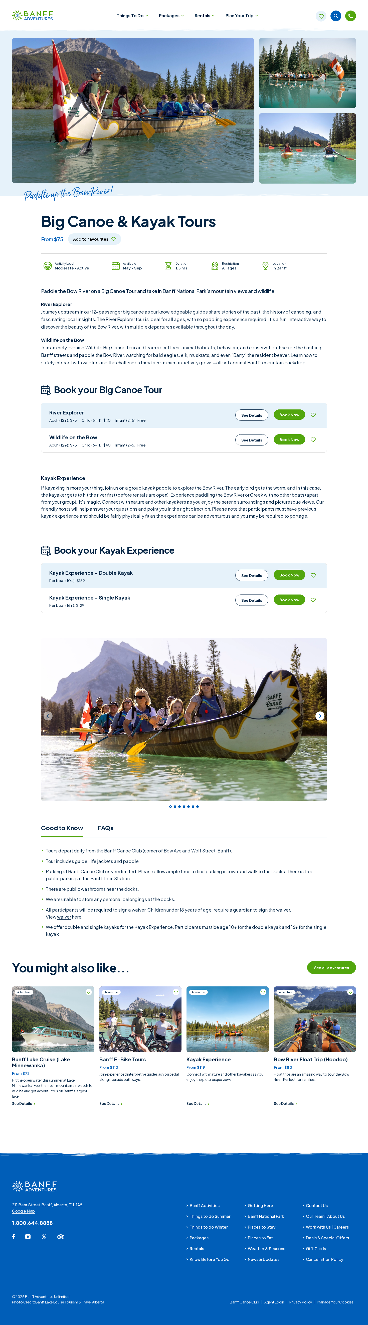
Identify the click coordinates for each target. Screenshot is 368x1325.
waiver (64, 917)
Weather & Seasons (266, 1248)
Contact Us (317, 1205)
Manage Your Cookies (335, 1302)
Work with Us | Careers (327, 1227)
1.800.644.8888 (32, 1223)
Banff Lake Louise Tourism (56, 1302)
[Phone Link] (350, 16)
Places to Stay (261, 1227)
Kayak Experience (209, 1059)
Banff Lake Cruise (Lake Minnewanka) (41, 1062)
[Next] (319, 715)
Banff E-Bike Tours (122, 1059)
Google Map (23, 1211)
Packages (169, 15)
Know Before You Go (210, 1259)
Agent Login (274, 1302)
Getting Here (260, 1205)
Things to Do (130, 15)
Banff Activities (205, 1205)
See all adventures (331, 967)
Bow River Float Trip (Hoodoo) (311, 1059)
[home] (32, 16)
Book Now (289, 414)
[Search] (335, 16)
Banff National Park (266, 1216)
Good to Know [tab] (62, 827)
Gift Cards (316, 1248)
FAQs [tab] (105, 827)
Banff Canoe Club (244, 1302)
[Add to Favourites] (313, 414)
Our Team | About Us (325, 1216)
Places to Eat (260, 1237)
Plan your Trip (240, 15)
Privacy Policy (300, 1302)
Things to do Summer (210, 1216)
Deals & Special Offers (327, 1237)
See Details (251, 415)
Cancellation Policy (324, 1259)
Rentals (203, 15)
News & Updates (263, 1259)
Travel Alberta (93, 1302)
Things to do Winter (209, 1227)
